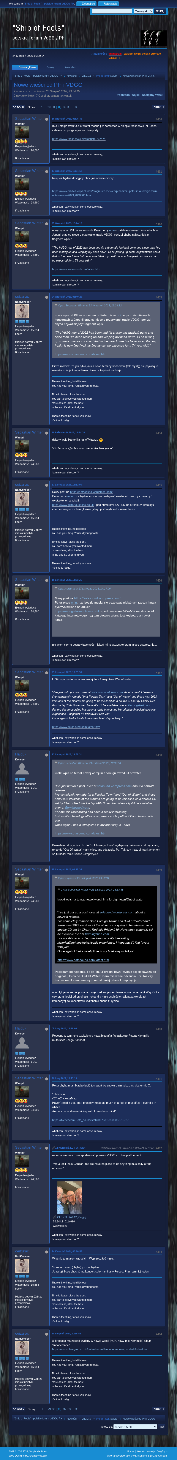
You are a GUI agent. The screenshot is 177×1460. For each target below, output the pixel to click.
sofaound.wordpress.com (107, 692)
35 (76, 107)
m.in (112, 230)
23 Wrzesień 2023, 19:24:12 (67, 223)
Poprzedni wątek (128, 94)
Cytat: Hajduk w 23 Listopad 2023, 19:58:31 (83, 878)
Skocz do (106, 1426)
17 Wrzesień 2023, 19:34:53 (67, 171)
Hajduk (20, 754)
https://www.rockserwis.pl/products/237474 (79, 138)
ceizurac (22, 297)
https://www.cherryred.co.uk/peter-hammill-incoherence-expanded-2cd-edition (100, 1349)
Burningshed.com (139, 705)
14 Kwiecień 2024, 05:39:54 (70, 1147)
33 (68, 107)
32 (64, 107)
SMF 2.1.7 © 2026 (18, 1451)
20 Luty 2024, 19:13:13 (64, 1078)
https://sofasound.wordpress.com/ (91, 491)
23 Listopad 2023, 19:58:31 (67, 754)
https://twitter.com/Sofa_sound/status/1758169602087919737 (90, 1120)
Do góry (18, 1409)
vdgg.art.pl (115, 53)
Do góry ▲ (162, 1451)
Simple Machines (38, 1451)
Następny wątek (152, 94)
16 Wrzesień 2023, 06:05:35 (67, 118)
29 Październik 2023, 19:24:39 (68, 432)
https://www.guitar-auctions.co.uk (73, 504)
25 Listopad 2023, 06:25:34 (67, 869)
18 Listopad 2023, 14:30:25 (67, 580)
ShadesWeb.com (38, 1455)
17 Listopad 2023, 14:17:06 (67, 484)
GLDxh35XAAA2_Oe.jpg (71, 1217)
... (45, 107)
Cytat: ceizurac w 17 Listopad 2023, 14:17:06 (84, 588)
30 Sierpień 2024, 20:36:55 (66, 1333)
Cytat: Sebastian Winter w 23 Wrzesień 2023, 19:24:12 (90, 305)
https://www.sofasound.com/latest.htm (76, 269)
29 (49, 107)
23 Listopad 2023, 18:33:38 (67, 672)
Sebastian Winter (29, 119)
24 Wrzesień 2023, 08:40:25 (67, 296)
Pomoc (131, 1451)
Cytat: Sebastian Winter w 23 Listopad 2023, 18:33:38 (89, 763)
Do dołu (18, 107)
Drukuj (159, 107)
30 (53, 107)
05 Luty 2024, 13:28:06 (64, 1028)
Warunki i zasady (146, 1451)
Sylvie (113, 75)
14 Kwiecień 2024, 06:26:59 (67, 1251)
